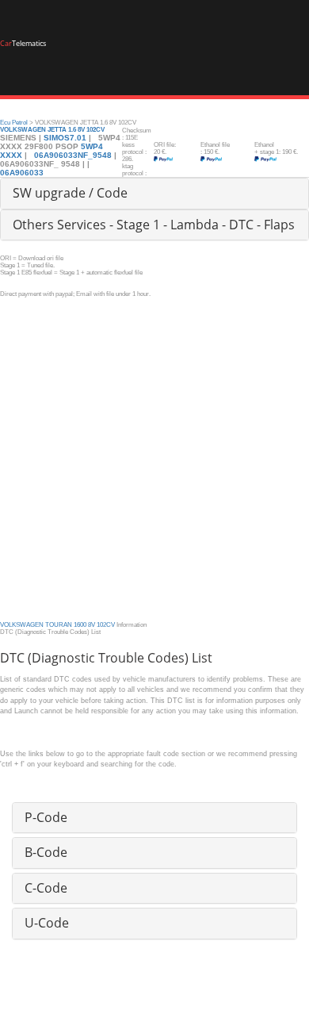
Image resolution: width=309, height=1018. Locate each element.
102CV (106, 624)
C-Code (46, 888)
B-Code (46, 852)
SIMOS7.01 (65, 137)
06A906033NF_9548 (73, 155)
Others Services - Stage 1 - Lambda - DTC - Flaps (154, 224)
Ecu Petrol (14, 122)
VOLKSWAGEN (22, 624)
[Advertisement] (154, 452)
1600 (80, 624)
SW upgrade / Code (70, 193)
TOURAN (58, 624)
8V (91, 624)
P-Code (46, 817)
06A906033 (22, 172)
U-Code (47, 923)
